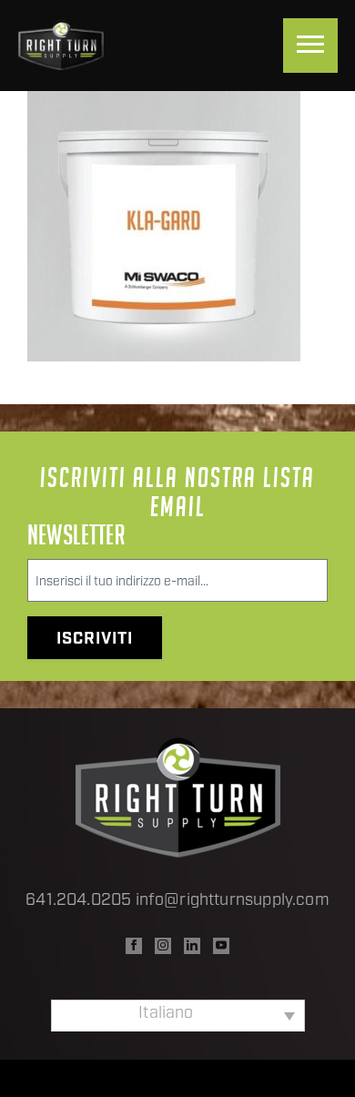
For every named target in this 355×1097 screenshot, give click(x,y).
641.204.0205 (78, 901)
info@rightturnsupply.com (233, 901)
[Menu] (310, 45)
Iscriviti (94, 640)
